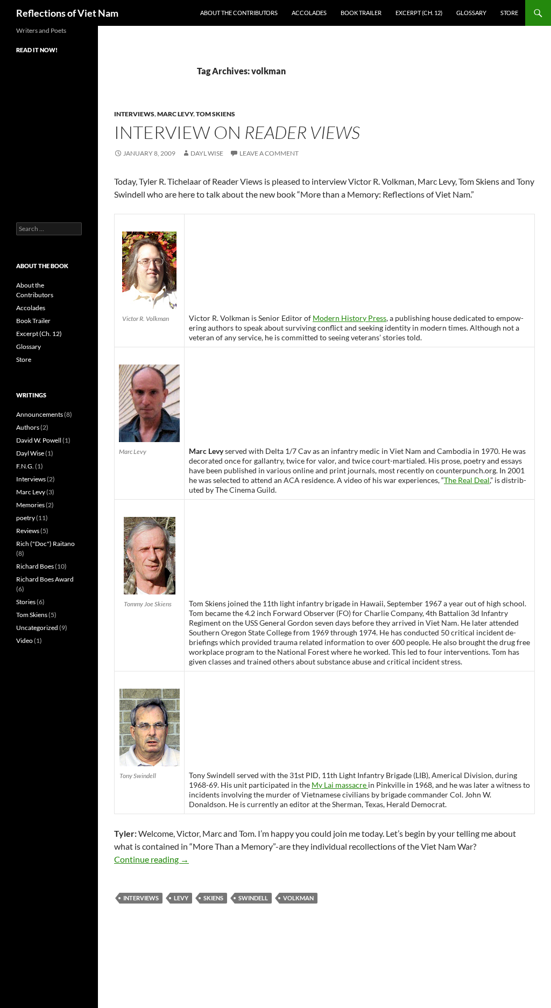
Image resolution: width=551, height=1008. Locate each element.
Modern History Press (349, 318)
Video (24, 640)
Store (509, 12)
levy (181, 897)
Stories (26, 602)
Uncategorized (37, 628)
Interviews (134, 114)
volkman (298, 897)
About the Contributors (239, 12)
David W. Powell (38, 440)
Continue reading (151, 859)
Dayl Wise (206, 153)
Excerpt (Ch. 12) (418, 12)
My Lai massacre (340, 784)
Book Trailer (361, 12)
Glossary (471, 12)
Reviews (27, 531)
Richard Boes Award (45, 579)
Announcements (39, 414)
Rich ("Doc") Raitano (45, 544)
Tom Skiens (215, 114)
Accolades (309, 12)
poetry (25, 518)
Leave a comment (269, 153)
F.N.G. (25, 466)
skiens (213, 897)
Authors (27, 427)
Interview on (237, 132)
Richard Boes (35, 566)
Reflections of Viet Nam (67, 13)
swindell (253, 897)
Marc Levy (175, 114)
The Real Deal (467, 480)
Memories (30, 505)
